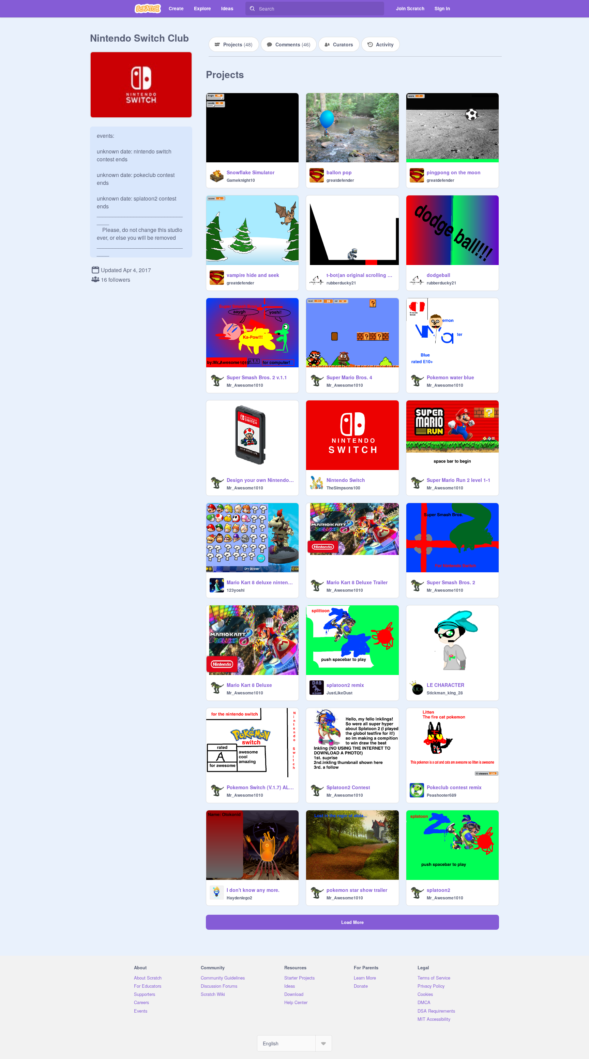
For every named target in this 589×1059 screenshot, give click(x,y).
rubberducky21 (341, 283)
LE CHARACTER (445, 684)
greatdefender (340, 180)
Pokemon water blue (450, 377)
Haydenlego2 (239, 898)
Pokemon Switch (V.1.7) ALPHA (260, 787)
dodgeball (438, 274)
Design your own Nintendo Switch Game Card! (260, 479)
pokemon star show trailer (357, 889)
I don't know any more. (253, 889)
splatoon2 (438, 889)
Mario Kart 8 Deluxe (249, 684)
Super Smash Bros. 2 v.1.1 (257, 377)
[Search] (252, 8)
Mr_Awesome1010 (245, 385)
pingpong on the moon (454, 172)
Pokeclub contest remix (454, 787)
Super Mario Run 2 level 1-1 (458, 479)
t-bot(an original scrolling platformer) (360, 274)
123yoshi (235, 590)
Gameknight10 (241, 180)
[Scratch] (148, 8)
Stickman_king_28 (445, 693)
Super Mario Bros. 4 (349, 377)
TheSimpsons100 (343, 488)
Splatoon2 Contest (348, 787)
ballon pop (339, 172)
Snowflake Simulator (250, 172)
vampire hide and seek (253, 274)
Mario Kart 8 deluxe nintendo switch (260, 582)
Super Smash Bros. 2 (451, 582)
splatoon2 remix (345, 684)
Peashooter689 (441, 795)
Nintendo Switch (346, 479)
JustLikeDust (339, 693)
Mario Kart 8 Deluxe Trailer (357, 582)
